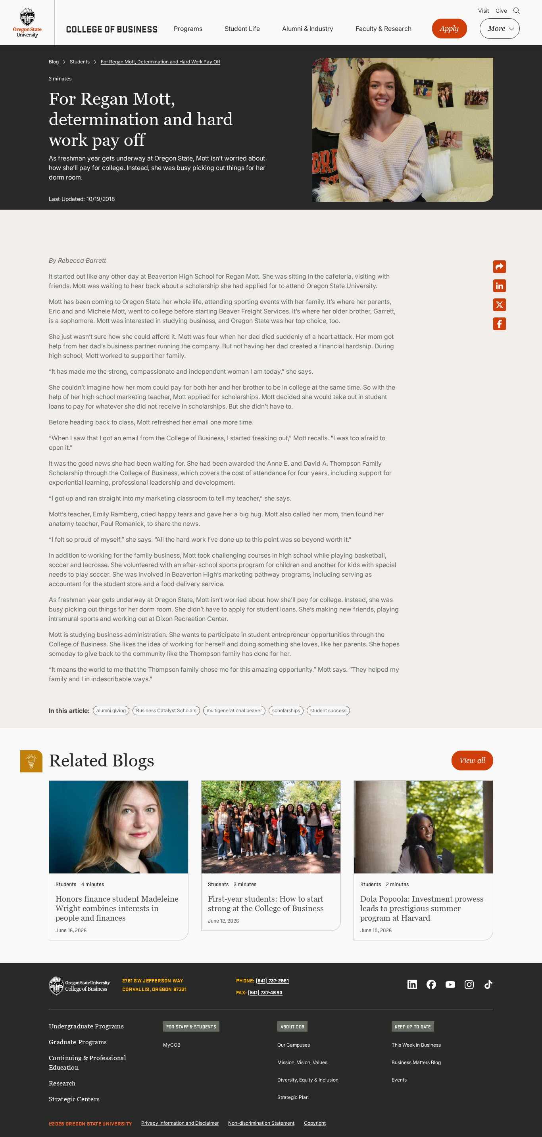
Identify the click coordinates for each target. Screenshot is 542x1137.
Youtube (450, 984)
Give (501, 10)
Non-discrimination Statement (261, 1123)
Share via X (499, 304)
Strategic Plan (293, 1097)
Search (516, 11)
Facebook (431, 984)
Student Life (242, 28)
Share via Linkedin (499, 285)
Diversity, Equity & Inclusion (307, 1080)
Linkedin (412, 984)
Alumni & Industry (307, 28)
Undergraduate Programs (86, 1026)
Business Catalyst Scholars (166, 710)
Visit (483, 10)
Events (399, 1080)
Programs (188, 28)
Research (62, 1083)
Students (80, 62)
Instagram (469, 984)
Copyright (315, 1123)
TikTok (488, 984)
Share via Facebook (499, 323)
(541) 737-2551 (272, 980)
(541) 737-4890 (265, 992)
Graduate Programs (78, 1041)
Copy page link (499, 266)
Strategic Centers (74, 1099)
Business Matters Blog (416, 1062)
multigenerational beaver (234, 710)
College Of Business (112, 29)
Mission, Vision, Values (302, 1062)
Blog (54, 62)
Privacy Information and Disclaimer (180, 1123)
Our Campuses (293, 1045)
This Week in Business (416, 1045)
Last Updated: (67, 198)
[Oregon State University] (27, 22)
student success (328, 710)
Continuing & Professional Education (87, 1062)
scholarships (286, 710)
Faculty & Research (383, 28)
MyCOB (172, 1045)
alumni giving (111, 710)
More (496, 28)
